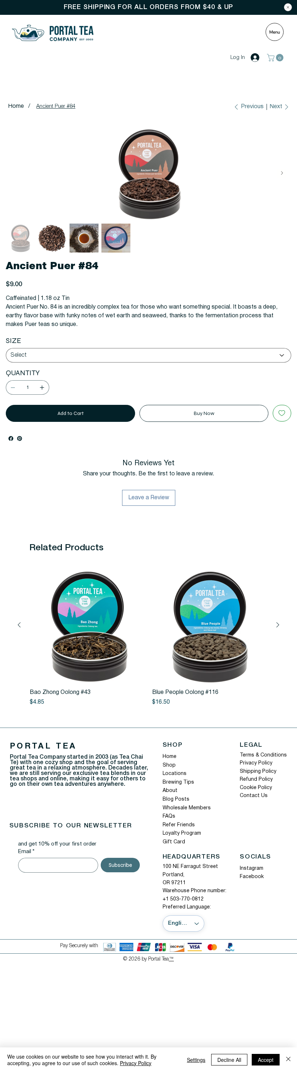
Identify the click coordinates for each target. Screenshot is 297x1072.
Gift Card (174, 842)
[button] (276, 58)
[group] (148, 637)
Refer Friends (179, 825)
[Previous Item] (14, 173)
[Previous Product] (19, 624)
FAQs (169, 816)
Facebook (252, 876)
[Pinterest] (19, 438)
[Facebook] (10, 438)
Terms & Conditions (263, 755)
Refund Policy (256, 779)
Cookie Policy (256, 787)
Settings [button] (196, 1059)
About (170, 790)
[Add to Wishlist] (282, 413)
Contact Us (254, 795)
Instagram (251, 868)
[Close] (288, 7)
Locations (175, 773)
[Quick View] (87, 625)
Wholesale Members (187, 808)
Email (26, 851)
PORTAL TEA (43, 746)
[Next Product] (277, 624)
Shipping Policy (258, 771)
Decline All (229, 1059)
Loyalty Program (182, 833)
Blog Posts (176, 799)
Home (169, 756)
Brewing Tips (178, 782)
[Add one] (42, 387)
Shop (169, 765)
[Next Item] (281, 173)
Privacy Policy (256, 763)
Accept (265, 1059)
